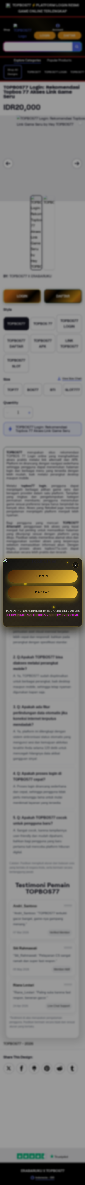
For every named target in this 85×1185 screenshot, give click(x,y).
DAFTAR (42, 592)
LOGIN (42, 576)
